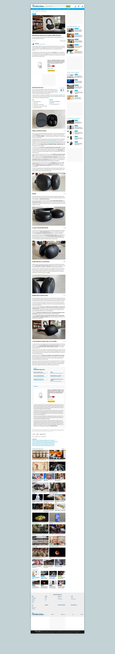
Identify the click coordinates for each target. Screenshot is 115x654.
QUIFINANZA (71, 631)
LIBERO (42, 631)
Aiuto (54, 632)
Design (37, 434)
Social (32, 606)
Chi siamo (38, 632)
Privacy (43, 632)
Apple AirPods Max (51, 143)
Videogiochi (33, 608)
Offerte (33, 602)
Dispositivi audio (42, 434)
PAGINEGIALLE (47, 631)
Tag (72, 614)
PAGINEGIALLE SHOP (52, 631)
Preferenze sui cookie (50, 632)
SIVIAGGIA (68, 631)
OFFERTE (34, 585)
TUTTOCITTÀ (63, 631)
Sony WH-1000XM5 (54, 141)
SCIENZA (42, 585)
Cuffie (34, 434)
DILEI (66, 631)
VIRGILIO (44, 631)
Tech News (33, 600)
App (45, 600)
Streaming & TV (34, 607)
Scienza (33, 601)
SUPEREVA (78, 631)
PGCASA (56, 631)
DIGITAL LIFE (59, 585)
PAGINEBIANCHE (60, 631)
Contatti (82, 614)
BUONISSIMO (75, 631)
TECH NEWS (76, 39)
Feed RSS (52, 614)
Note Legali (40, 632)
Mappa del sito (63, 614)
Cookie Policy (46, 632)
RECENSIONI (76, 28)
